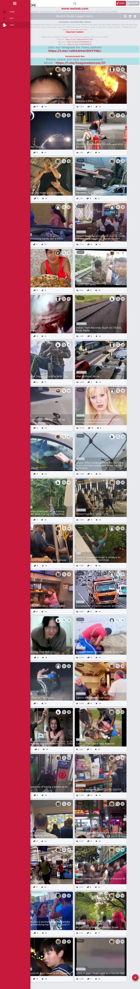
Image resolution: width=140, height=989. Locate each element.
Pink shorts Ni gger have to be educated (46, 973)
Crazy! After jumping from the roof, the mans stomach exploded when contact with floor (100, 466)
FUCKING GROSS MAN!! (36, 285)
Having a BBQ (84, 101)
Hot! (12, 18)
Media (80, 68)
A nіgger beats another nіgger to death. (100, 652)
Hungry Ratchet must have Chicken (43, 606)
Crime (79, 828)
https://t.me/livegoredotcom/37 (81, 63)
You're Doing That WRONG (38, 652)
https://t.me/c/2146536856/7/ (79, 44)
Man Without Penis (87, 376)
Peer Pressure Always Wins (38, 744)
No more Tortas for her (90, 193)
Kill (79, 280)
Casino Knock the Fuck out (92, 698)
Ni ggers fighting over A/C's (39, 835)
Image (80, 390)
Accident (81, 189)
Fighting (81, 232)
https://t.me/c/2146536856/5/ (79, 42)
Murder (80, 140)
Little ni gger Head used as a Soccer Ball (100, 973)
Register (134, 3)
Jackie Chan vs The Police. (38, 698)
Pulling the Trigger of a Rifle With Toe (45, 376)
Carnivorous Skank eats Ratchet (95, 744)
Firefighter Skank (32, 147)
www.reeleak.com (74, 8)
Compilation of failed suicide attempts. (99, 606)
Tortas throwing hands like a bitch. (42, 239)
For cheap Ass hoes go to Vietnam (43, 193)
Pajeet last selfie (86, 285)
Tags (12, 25)
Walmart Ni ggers (32, 881)
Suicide (80, 458)
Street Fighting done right (92, 514)
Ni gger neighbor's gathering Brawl (97, 927)
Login (121, 3)
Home (12, 12)
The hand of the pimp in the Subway (44, 560)
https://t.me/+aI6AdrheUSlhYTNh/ (79, 39)
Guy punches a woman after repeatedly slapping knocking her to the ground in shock (46, 925)
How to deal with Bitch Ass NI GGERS (98, 790)
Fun (79, 97)
